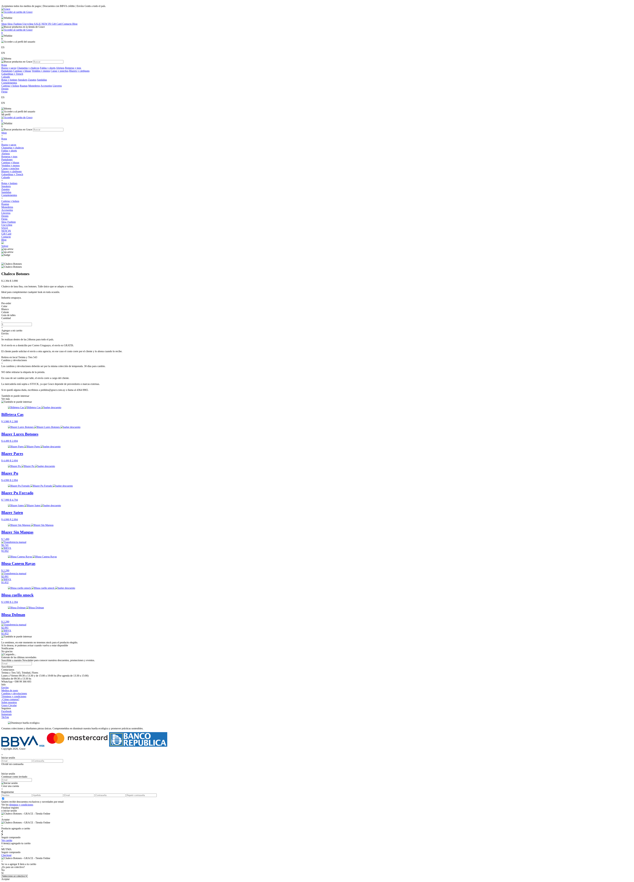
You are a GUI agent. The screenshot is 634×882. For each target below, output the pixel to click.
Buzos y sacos (8, 68)
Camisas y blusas (22, 70)
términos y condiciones (21, 804)
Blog (74, 23)
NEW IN (46, 23)
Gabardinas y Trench (12, 73)
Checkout (6, 855)
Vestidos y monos (41, 70)
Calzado (5, 177)
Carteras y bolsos (10, 85)
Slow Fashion (14, 23)
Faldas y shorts (47, 68)
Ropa (4, 138)
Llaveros (57, 85)
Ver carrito (6, 840)
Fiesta (4, 219)
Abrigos (60, 68)
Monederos (34, 85)
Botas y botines (9, 79)
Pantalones (7, 70)
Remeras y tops (73, 68)
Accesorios (46, 85)
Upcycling (28, 23)
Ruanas (24, 85)
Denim (4, 216)
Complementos (9, 195)
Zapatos (32, 79)
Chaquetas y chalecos (28, 68)
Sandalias (42, 79)
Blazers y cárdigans (79, 70)
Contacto (67, 23)
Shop (4, 23)
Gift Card (57, 23)
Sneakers (22, 79)
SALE (37, 23)
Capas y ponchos (60, 70)
